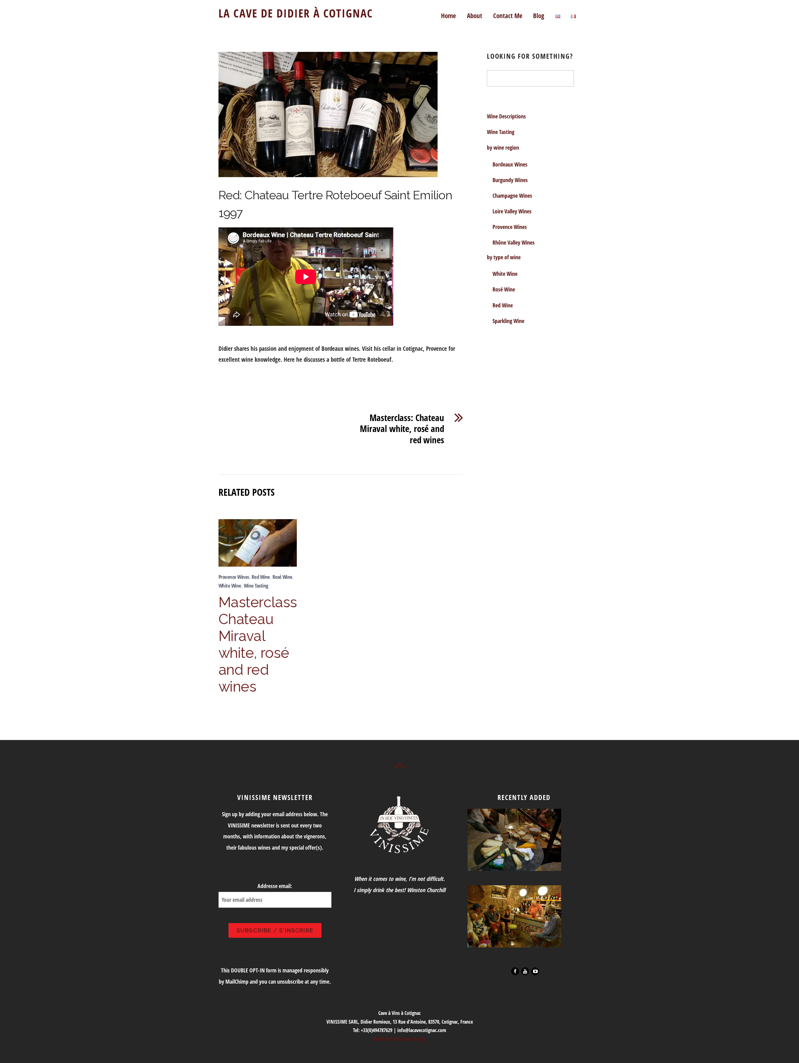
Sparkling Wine (508, 321)
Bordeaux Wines (510, 164)
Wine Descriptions (506, 116)
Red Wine (261, 576)
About (474, 15)
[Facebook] (514, 970)
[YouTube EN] (524, 970)
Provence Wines (233, 576)
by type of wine (504, 257)
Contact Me (507, 15)
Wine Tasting (256, 585)
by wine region (503, 147)
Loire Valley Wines (512, 211)
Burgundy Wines (510, 180)
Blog (538, 15)
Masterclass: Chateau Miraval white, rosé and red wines (402, 428)
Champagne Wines (512, 195)
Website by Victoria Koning (400, 1039)
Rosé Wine (282, 576)
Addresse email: (274, 886)
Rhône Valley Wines (514, 242)
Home (448, 15)
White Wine (229, 585)
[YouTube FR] (534, 970)
